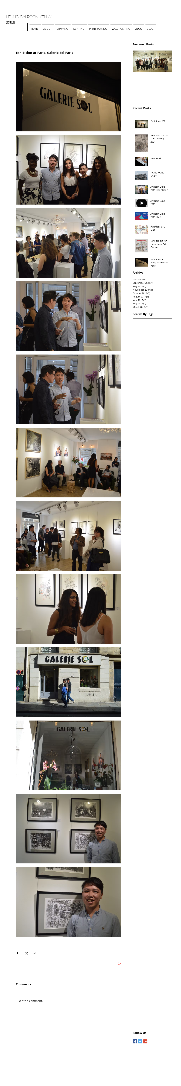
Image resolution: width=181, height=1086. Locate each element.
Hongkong (139, 1018)
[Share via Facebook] (17, 953)
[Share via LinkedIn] (35, 953)
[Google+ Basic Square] (145, 1041)
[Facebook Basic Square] (135, 1041)
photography (152, 1024)
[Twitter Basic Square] (140, 1041)
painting (138, 1024)
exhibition (164, 1018)
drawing (151, 1018)
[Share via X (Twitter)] (26, 953)
